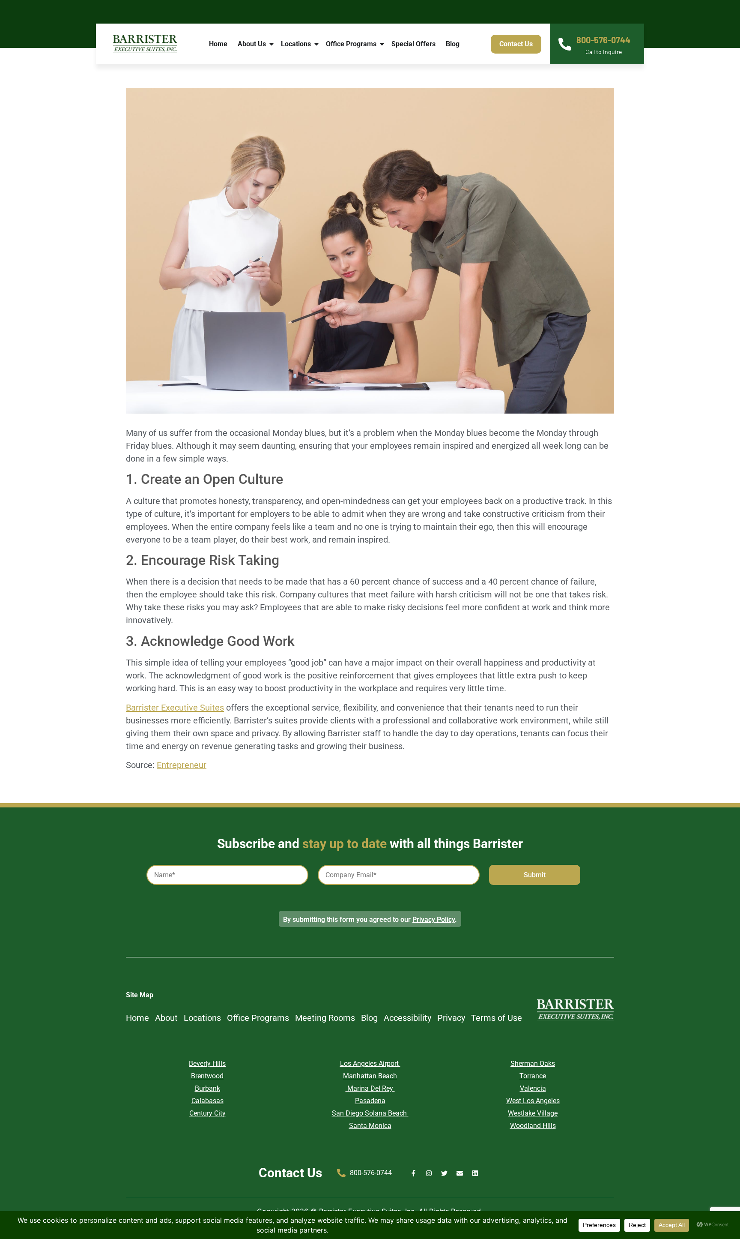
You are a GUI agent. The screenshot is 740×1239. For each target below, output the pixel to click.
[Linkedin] (475, 1173)
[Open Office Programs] (382, 44)
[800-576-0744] (564, 44)
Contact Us (290, 1172)
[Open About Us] (271, 44)
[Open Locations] (316, 44)
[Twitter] (444, 1173)
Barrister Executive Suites (175, 707)
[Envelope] (459, 1173)
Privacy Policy (433, 919)
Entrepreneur (181, 765)
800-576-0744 (603, 40)
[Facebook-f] (413, 1173)
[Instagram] (429, 1173)
